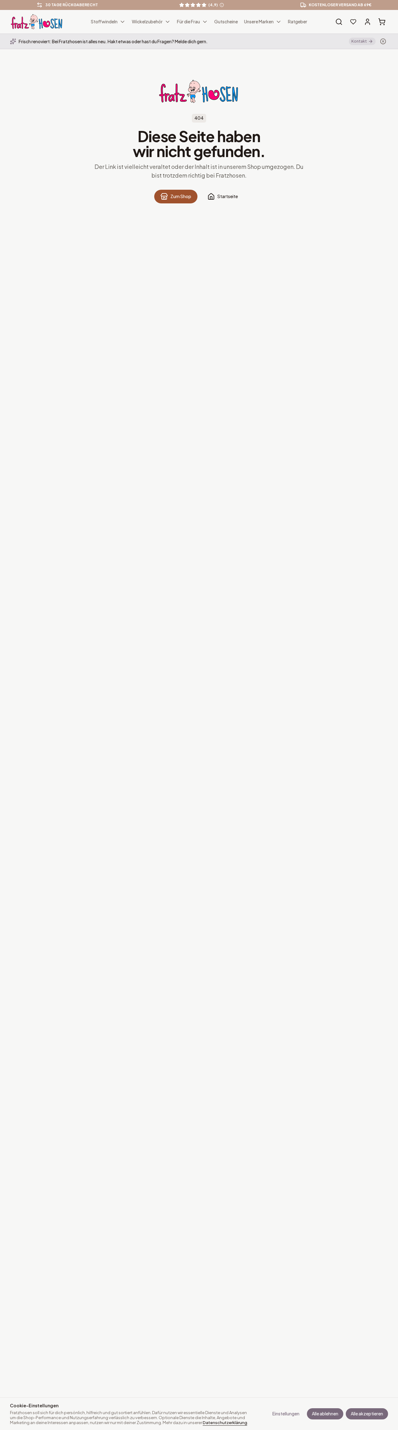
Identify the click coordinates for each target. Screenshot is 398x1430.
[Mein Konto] (367, 22)
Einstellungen (285, 1413)
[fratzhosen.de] (37, 22)
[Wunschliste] (353, 22)
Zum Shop (180, 196)
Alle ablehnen (325, 1413)
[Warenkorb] (382, 22)
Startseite (227, 196)
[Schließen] (383, 41)
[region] (199, 5)
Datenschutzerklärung (225, 1422)
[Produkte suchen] (339, 22)
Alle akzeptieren (367, 1413)
